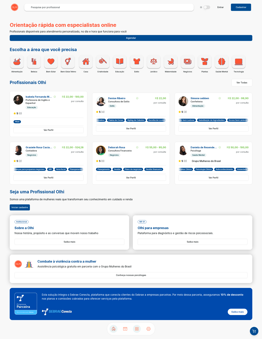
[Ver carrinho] (254, 331)
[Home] (114, 329)
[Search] (125, 329)
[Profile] (149, 329)
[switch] (206, 7)
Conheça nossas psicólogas (131, 275)
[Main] (137, 329)
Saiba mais (69, 241)
